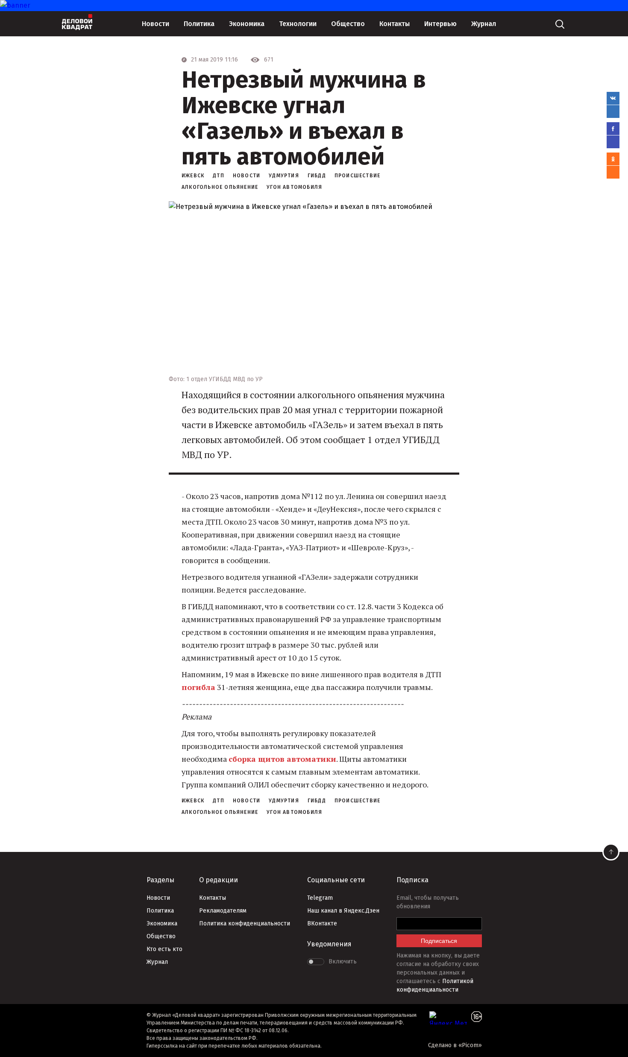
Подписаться (439, 940)
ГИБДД (317, 176)
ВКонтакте (322, 923)
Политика (199, 24)
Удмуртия (284, 176)
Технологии (298, 24)
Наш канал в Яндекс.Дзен (343, 910)
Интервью (440, 24)
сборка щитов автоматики (282, 759)
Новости (155, 24)
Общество (348, 24)
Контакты (394, 24)
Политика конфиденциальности (244, 923)
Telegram (320, 897)
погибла (198, 687)
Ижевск (193, 176)
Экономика (246, 24)
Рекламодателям (223, 910)
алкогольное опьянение (220, 187)
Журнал (483, 24)
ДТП (218, 176)
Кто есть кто (164, 949)
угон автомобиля (294, 187)
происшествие (357, 176)
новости (246, 176)
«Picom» (470, 1045)
